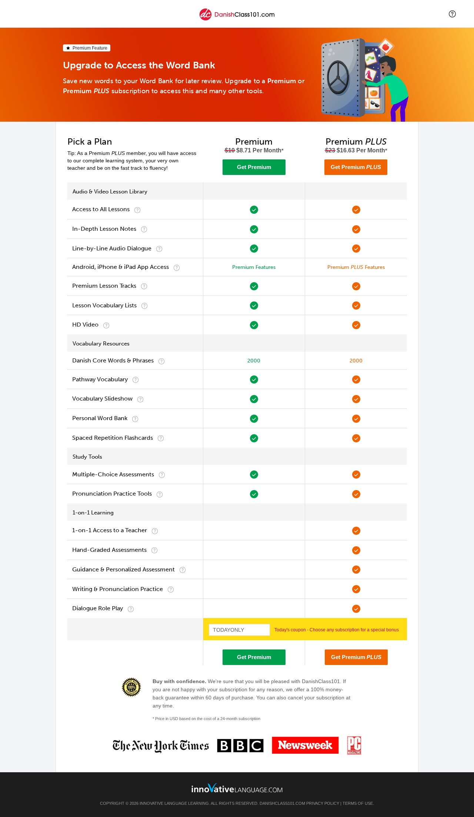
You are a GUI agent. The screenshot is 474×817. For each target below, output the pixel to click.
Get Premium (254, 167)
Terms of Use (358, 803)
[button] (452, 13)
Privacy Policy (322, 803)
